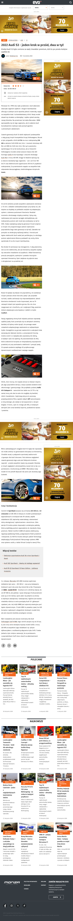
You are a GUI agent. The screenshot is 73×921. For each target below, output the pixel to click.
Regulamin (27, 885)
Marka (37, 7)
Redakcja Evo (14, 56)
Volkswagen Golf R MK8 (9, 622)
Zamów (55, 897)
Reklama (43, 881)
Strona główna (12, 40)
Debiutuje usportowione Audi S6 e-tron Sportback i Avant (21, 557)
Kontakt (43, 885)
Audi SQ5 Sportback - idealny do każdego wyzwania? (22, 563)
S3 (26, 40)
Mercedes (13, 581)
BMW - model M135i (10, 590)
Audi (22, 40)
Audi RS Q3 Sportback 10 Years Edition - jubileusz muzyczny (21, 569)
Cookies (26, 888)
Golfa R (10, 155)
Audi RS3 (4, 158)
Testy (4, 40)
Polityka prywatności (30, 881)
